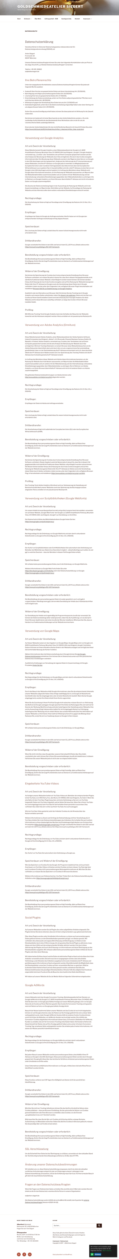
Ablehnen (98, 1254)
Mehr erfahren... (107, 1250)
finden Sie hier (37, 665)
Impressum (86, 19)
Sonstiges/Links (66, 19)
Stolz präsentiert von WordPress (62, 1254)
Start (19, 19)
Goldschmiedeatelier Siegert (50, 6)
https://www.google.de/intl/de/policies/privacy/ (52, 878)
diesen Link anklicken (68, 295)
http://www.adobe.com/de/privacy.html (38, 377)
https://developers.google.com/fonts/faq (39, 571)
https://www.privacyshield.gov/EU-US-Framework (42, 247)
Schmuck (27, 19)
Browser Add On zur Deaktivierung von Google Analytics (52, 289)
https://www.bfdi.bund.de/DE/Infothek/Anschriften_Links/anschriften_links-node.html (54, 129)
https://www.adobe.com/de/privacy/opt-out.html (68, 473)
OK (92, 1254)
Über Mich (38, 19)
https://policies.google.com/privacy (47, 825)
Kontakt (77, 19)
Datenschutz (64, 1241)
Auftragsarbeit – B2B (51, 19)
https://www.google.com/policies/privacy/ (39, 521)
